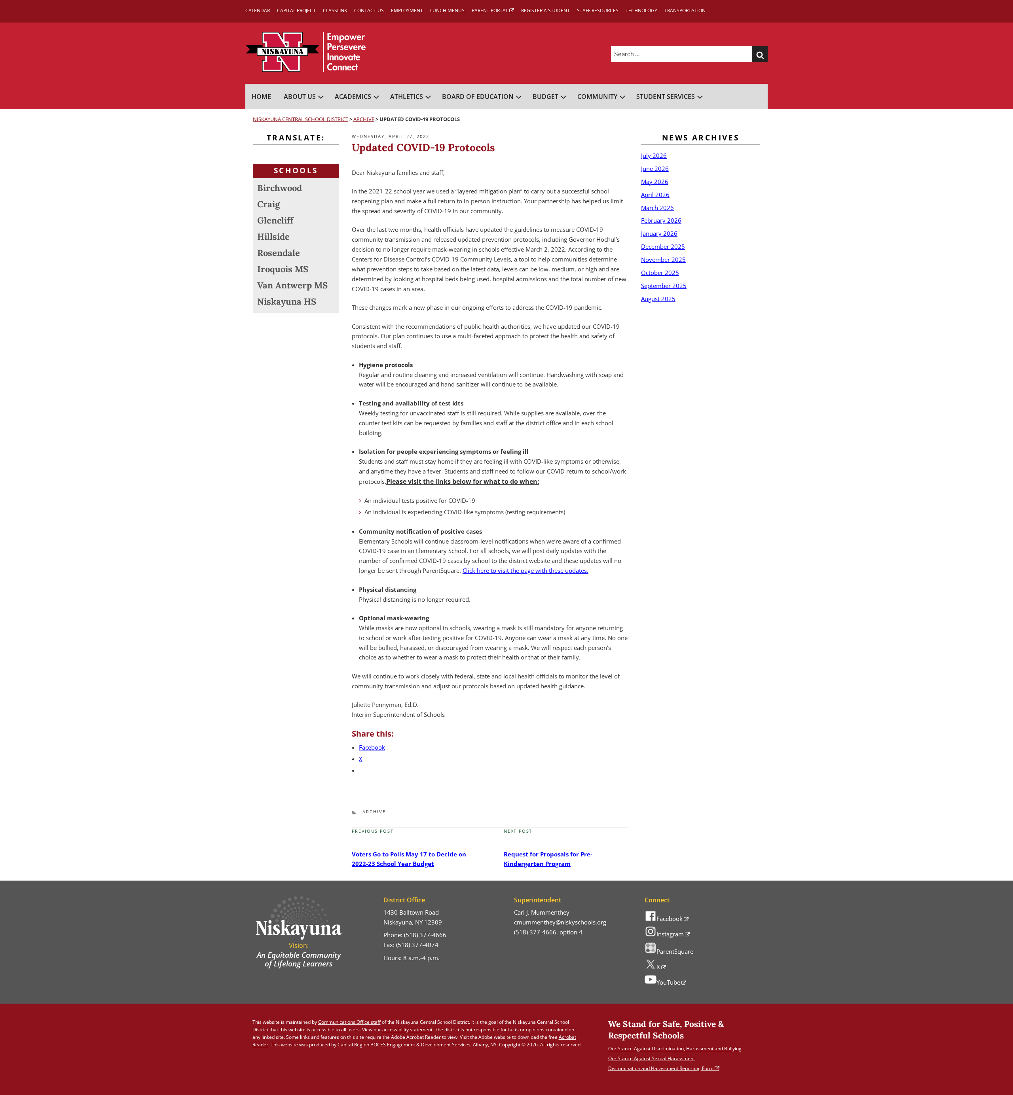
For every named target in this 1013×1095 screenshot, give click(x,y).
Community (597, 96)
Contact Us (369, 10)
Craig (268, 204)
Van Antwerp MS (292, 285)
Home (261, 96)
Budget (545, 96)
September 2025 (664, 286)
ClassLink (335, 10)
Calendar (257, 10)
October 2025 (660, 273)
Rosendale (278, 252)
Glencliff (275, 220)
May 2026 (654, 182)
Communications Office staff (349, 1022)
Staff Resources (597, 10)
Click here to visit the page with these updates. (525, 570)
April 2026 (655, 195)
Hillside (273, 236)
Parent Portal (490, 10)
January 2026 (659, 233)
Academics (353, 96)
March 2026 (657, 208)
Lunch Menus (447, 10)
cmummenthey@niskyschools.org (560, 922)
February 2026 (661, 220)
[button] (760, 54)
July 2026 (654, 155)
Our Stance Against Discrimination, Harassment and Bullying (675, 1048)
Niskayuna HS (286, 301)
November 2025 (663, 259)
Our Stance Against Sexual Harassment (651, 1058)
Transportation (685, 10)
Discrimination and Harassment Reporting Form (660, 1068)
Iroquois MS (282, 269)
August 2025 (658, 299)
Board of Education (478, 96)
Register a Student (545, 10)
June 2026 (655, 168)
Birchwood (279, 187)
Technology (641, 10)
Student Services (665, 96)
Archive (374, 812)
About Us (300, 96)
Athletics (406, 96)
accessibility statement (407, 1029)
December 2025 (663, 246)
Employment (407, 10)
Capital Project (296, 10)
